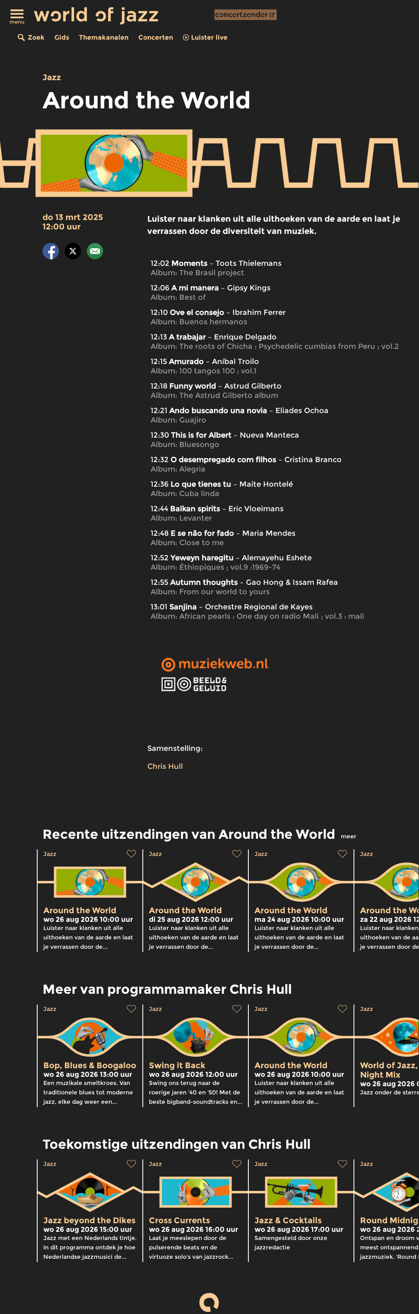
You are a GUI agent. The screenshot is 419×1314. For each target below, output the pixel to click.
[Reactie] (95, 252)
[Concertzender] (245, 14)
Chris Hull (165, 766)
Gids (61, 37)
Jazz (52, 77)
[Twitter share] (73, 252)
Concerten (155, 37)
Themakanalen (103, 37)
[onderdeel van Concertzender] (245, 14)
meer (348, 836)
